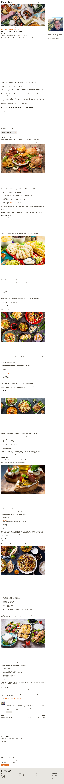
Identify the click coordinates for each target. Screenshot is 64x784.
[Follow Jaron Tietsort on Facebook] (7, 712)
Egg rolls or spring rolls (7, 370)
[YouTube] (59, 2)
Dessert (36, 775)
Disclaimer (54, 773)
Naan (4, 603)
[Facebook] (55, 2)
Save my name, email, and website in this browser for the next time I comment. (16, 757)
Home (36, 771)
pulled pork (12, 202)
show (15, 132)
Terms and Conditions (56, 771)
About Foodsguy (21, 771)
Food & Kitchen (16, 29)
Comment (4, 741)
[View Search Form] (62, 2)
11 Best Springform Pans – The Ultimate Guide (36, 716)
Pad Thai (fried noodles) (7, 447)
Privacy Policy (55, 778)
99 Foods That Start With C (6, 716)
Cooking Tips (10, 29)
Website (33, 754)
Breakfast (37, 778)
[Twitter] (21, 775)
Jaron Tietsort (4, 33)
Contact (19, 773)
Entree (36, 776)
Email (18, 754)
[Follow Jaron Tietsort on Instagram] (9, 712)
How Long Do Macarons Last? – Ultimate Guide (14, 698)
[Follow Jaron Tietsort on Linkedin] (11, 712)
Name (3, 754)
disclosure (20, 35)
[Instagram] (57, 2)
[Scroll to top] (61, 782)
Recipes (36, 773)
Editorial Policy (55, 775)
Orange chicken (6, 373)
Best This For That (4, 29)
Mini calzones (5, 520)
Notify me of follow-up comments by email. (10, 760)
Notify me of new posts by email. (8, 762)
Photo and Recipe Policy (57, 776)
